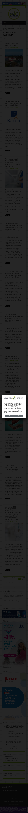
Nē (18, 415)
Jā (9, 415)
